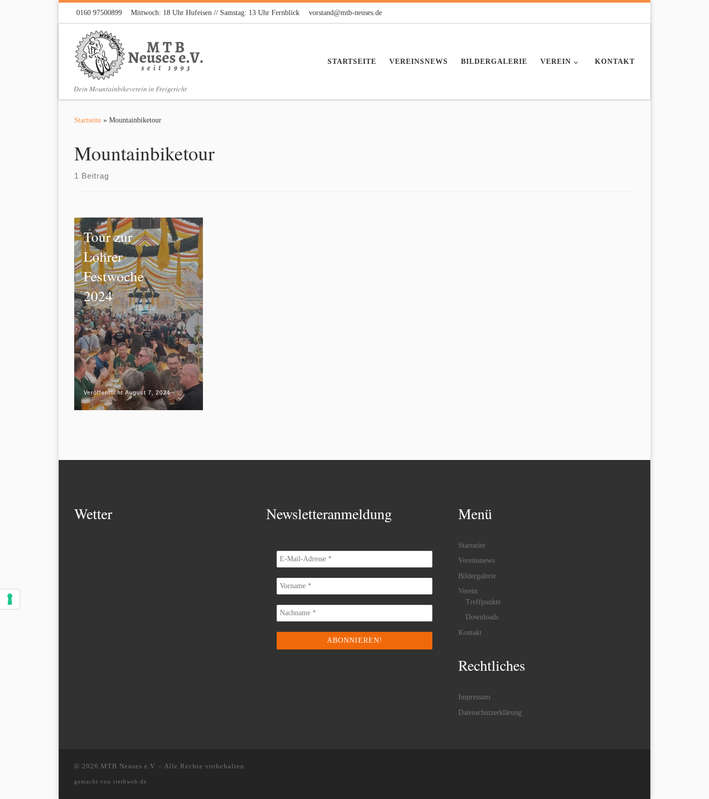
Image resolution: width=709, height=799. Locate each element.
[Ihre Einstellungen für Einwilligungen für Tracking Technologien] (10, 599)
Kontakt (470, 633)
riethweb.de (130, 781)
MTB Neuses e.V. (128, 766)
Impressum (474, 697)
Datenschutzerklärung (490, 712)
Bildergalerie (477, 576)
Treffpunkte (483, 602)
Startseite (87, 120)
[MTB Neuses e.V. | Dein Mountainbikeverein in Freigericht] (139, 51)
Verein (468, 591)
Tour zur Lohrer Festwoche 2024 (114, 266)
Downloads (482, 617)
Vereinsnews (476, 560)
